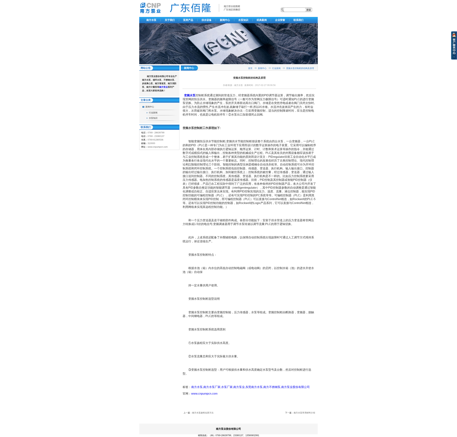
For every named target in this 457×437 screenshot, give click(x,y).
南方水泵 (151, 20)
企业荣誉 (280, 20)
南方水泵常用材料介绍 (304, 413)
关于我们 (170, 20)
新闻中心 (225, 20)
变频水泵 (189, 95)
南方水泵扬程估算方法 (203, 413)
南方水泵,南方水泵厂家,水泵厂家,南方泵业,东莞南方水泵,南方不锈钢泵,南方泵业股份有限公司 (250, 387)
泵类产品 (188, 20)
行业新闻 (153, 112)
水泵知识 (243, 20)
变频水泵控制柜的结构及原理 (300, 68)
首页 (250, 68)
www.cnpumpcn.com (204, 393)
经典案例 (262, 20)
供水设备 (207, 20)
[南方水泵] (228, 63)
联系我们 (298, 20)
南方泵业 (163, 87)
